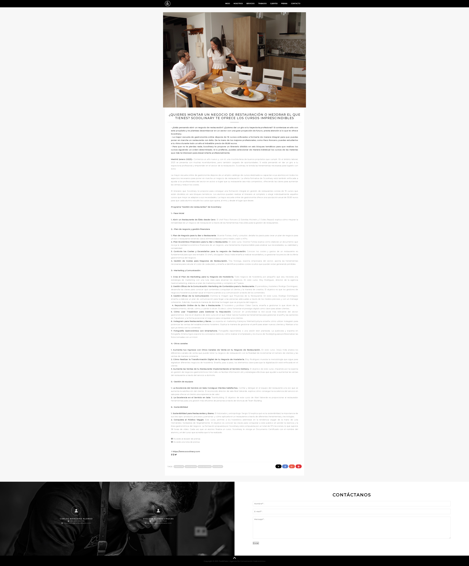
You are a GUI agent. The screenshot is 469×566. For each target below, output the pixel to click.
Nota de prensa (204, 466)
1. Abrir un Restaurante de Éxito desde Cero (193, 219)
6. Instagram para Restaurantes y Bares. (191, 321)
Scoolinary (217, 466)
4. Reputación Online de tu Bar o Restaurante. (196, 305)
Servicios (250, 3)
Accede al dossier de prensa (186, 439)
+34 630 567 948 (159, 521)
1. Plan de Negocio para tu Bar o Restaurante (193, 235)
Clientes (273, 3)
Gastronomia (191, 466)
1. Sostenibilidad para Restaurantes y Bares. (192, 413)
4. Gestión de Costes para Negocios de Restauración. (200, 261)
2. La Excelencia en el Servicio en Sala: (191, 397)
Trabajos (262, 3)
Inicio (227, 3)
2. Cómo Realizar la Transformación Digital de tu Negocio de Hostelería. (208, 359)
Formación (179, 466)
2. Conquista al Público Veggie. (188, 420)
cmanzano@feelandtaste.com (77, 523)
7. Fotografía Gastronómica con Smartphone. (195, 331)
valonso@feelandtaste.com (159, 523)
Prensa (284, 3)
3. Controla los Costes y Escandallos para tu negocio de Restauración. (208, 251)
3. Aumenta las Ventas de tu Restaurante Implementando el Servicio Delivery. (210, 369)
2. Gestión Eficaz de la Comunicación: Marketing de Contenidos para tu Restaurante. (213, 286)
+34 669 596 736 (77, 521)
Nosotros (238, 3)
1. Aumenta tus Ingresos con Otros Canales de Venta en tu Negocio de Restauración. (215, 350)
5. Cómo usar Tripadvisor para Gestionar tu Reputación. (201, 312)
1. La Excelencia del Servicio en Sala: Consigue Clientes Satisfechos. (204, 388)
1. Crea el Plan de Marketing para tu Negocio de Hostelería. (202, 277)
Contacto (295, 3)
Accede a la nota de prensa (186, 442)
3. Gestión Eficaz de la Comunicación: (190, 296)
